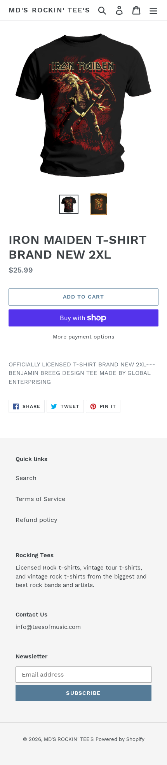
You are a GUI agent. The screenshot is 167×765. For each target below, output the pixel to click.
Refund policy (36, 519)
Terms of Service (40, 499)
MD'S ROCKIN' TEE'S (49, 10)
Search (26, 478)
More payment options (83, 336)
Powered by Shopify (120, 739)
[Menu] (153, 10)
